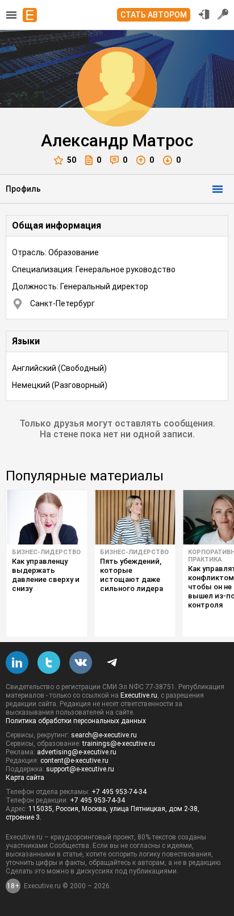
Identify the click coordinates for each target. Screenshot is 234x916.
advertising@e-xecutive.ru (76, 752)
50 (71, 159)
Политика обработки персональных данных (76, 721)
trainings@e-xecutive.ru (118, 744)
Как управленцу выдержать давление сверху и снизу (46, 575)
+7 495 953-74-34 (119, 792)
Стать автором (153, 14)
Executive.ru (138, 695)
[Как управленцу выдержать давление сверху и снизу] (46, 517)
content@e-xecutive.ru (74, 761)
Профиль (23, 188)
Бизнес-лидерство (46, 552)
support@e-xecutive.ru (80, 769)
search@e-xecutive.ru (104, 735)
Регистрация (223, 14)
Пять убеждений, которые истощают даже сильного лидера (131, 575)
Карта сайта (25, 778)
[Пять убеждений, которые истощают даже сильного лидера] (135, 517)
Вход (204, 14)
